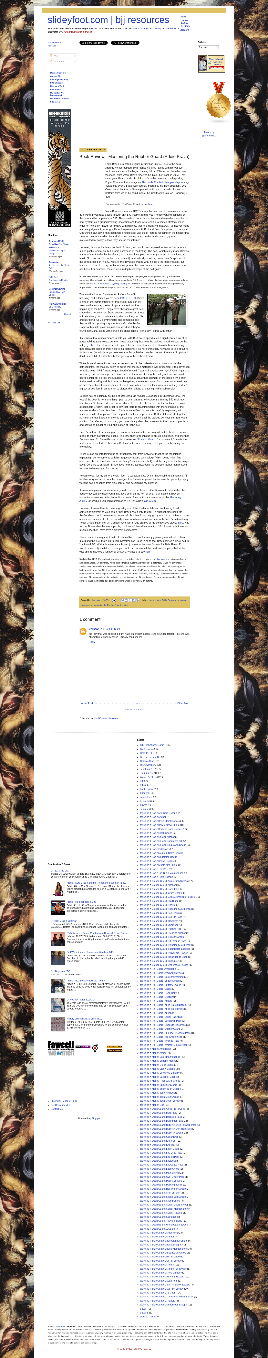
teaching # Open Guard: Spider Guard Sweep (164, 1204)
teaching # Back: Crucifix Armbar (157, 837)
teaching (143, 28)
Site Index (55, 102)
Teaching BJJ (147, 769)
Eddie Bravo (168, 600)
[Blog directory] (114, 1047)
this (92, 345)
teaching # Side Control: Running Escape (162, 1276)
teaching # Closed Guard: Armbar (158, 885)
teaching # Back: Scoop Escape (157, 861)
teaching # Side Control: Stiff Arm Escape (162, 1288)
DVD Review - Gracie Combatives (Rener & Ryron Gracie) (98, 933)
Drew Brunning (57, 289)
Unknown (94, 629)
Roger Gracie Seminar (65, 921)
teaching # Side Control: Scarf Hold (159, 1280)
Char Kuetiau (55, 307)
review (125, 605)
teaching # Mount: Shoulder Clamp (158, 1085)
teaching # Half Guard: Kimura (156, 1000)
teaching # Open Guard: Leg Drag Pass (161, 1152)
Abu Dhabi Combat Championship (160, 182)
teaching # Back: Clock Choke (156, 833)
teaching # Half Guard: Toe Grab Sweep (161, 1037)
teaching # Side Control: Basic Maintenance (163, 1248)
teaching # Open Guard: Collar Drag (159, 1137)
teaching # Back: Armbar (153, 817)
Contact (184, 20)
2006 (134, 28)
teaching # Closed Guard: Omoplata (159, 921)
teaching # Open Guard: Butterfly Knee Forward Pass (168, 1125)
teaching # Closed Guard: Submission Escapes (165, 949)
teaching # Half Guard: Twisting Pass (159, 1040)
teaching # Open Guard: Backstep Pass (161, 1117)
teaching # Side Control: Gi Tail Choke (160, 1256)
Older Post (183, 703)
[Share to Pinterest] (137, 600)
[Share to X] (130, 600)
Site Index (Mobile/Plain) (64, 1101)
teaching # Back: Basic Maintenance (159, 821)
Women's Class (148, 777)
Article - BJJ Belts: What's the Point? (86, 980)
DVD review (146, 749)
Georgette (59, 1326)
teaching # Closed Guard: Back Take (159, 889)
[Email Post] (113, 600)
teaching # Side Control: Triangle (157, 1300)
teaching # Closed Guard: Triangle (158, 961)
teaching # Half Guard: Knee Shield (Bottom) (163, 1005)
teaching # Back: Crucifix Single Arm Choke (163, 845)
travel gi (144, 1312)
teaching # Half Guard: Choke (156, 989)
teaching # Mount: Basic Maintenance (160, 1057)
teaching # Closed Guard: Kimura (158, 905)
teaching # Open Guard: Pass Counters (161, 1180)
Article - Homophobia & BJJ (81, 901)
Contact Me (55, 76)
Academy (184, 29)
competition (146, 797)
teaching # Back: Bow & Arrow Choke (160, 825)
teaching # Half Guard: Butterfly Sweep (160, 985)
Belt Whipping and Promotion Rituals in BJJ (90, 952)
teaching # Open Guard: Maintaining (159, 1172)
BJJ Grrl (53, 277)
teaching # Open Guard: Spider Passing (161, 1212)
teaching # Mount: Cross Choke (157, 1065)
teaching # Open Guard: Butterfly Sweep (161, 1132)
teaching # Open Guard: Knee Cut (158, 1140)
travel (143, 1308)
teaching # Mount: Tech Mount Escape (160, 1100)
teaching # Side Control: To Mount (158, 1292)
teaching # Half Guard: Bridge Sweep (160, 980)
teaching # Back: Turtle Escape (156, 877)
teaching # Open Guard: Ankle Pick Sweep (162, 1108)
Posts (55, 55)
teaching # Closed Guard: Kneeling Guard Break (166, 909)
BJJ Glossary (56, 83)
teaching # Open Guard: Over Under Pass (162, 1177)
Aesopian (54, 262)
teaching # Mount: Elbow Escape (157, 1069)
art (141, 781)
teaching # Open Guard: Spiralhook (159, 1216)
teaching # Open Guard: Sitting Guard (160, 1200)
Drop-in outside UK (150, 757)
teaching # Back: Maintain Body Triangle (161, 853)
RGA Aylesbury (148, 765)
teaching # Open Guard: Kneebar (157, 1145)
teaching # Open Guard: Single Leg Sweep (163, 1197)
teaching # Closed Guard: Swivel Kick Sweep (164, 953)
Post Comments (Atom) (106, 718)
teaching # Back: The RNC (154, 869)
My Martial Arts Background (57, 94)
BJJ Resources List (61, 1105)
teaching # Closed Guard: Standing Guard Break (166, 945)
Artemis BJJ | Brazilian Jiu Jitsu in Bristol (58, 244)
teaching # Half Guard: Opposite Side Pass (163, 1025)
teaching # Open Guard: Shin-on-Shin (160, 1192)
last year (161, 559)
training (157, 28)
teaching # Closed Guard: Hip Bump (159, 901)
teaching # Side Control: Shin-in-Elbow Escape (165, 1284)
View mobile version (134, 709)
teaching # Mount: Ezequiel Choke (158, 1077)
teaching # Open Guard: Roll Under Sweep (163, 1188)
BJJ (93, 28)
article (143, 785)
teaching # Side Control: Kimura (157, 1264)
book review (155, 600)
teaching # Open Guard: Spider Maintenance (164, 1208)
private (143, 805)
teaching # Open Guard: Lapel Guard (160, 1148)
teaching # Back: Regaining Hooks (158, 857)
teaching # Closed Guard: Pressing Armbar (163, 933)
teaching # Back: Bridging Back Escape (161, 829)
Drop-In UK (146, 753)
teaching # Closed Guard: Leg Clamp (160, 913)
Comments (58, 61)
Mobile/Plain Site (58, 73)
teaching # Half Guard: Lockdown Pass (160, 1020)
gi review (145, 801)
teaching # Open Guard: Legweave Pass (161, 1164)
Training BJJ (146, 773)
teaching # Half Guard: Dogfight (157, 997)
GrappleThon (147, 761)
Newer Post (86, 703)
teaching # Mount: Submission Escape (160, 1088)
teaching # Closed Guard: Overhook (159, 925)
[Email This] (122, 600)
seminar (144, 809)
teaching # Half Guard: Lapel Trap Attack (161, 1017)
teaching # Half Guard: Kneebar (157, 1013)
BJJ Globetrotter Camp (152, 745)
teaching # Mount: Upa (152, 1105)
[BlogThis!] (126, 600)
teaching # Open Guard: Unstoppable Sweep (164, 1224)
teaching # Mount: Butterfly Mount (158, 1060)
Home (183, 16)
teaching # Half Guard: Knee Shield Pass (162, 1009)
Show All (67, 314)
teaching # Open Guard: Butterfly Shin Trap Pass (166, 1128)
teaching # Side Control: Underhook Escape (163, 1304)
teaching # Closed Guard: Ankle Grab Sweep (164, 881)
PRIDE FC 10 (128, 298)
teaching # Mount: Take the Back (157, 1092)
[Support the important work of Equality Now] (216, 68)
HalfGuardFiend (57, 303)
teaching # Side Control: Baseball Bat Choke (164, 1240)
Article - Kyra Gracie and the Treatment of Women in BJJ (96, 882)
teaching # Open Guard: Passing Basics (161, 1184)
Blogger (96, 1118)
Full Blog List (54, 323)
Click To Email (216, 59)
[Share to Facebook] (134, 600)
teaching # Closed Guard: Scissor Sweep (162, 937)
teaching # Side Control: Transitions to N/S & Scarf (166, 1296)
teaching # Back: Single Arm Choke (159, 865)
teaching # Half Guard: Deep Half (157, 993)
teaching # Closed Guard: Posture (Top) (161, 929)
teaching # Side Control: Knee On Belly (161, 1272)
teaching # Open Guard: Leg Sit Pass (160, 1157)
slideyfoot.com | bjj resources (108, 20)
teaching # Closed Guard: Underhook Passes (164, 965)
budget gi (145, 793)
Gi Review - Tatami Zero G (81, 999)
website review (148, 1316)
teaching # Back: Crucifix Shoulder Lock (161, 841)
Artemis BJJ (172, 28)
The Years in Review (58, 280)
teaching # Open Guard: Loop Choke (159, 1168)
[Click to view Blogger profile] (203, 69)
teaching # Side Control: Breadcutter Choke (163, 1252)
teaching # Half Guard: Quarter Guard (160, 1029)
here (150, 204)
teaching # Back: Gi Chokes (155, 849)
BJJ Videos (55, 89)
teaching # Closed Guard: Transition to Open (164, 957)
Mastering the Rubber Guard (107, 605)
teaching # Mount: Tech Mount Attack (159, 1097)
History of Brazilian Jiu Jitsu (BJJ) (84, 1018)
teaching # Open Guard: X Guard (157, 1228)
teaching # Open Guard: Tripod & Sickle (161, 1220)
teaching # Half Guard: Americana (158, 969)
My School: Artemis (59, 98)
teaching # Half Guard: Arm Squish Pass (161, 973)
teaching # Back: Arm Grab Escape (158, 813)
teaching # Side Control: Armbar (157, 1236)
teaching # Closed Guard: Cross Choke (161, 893)
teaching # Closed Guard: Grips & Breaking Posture (167, 897)
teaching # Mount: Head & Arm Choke (160, 1080)
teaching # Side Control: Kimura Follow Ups (163, 1268)
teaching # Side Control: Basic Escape (160, 1244)
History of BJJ (57, 86)
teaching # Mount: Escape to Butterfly (160, 1072)
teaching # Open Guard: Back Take (158, 1112)
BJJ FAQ (185, 26)
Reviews (184, 23)
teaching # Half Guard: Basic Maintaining (162, 977)
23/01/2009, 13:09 (110, 629)
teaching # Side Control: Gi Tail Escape (161, 1260)
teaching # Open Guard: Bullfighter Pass (161, 1120)
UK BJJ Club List (59, 870)
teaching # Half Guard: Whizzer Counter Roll (163, 1045)
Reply (92, 642)
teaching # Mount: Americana (155, 1049)
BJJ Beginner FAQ (59, 79)
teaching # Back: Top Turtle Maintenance (161, 873)
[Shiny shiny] (219, 123)
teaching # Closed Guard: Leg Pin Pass (161, 917)
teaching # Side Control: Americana (159, 1232)
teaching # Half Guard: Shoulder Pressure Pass (165, 1033)
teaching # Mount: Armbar (153, 1053)
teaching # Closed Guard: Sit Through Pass (163, 941)
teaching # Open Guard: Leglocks (158, 1160)
